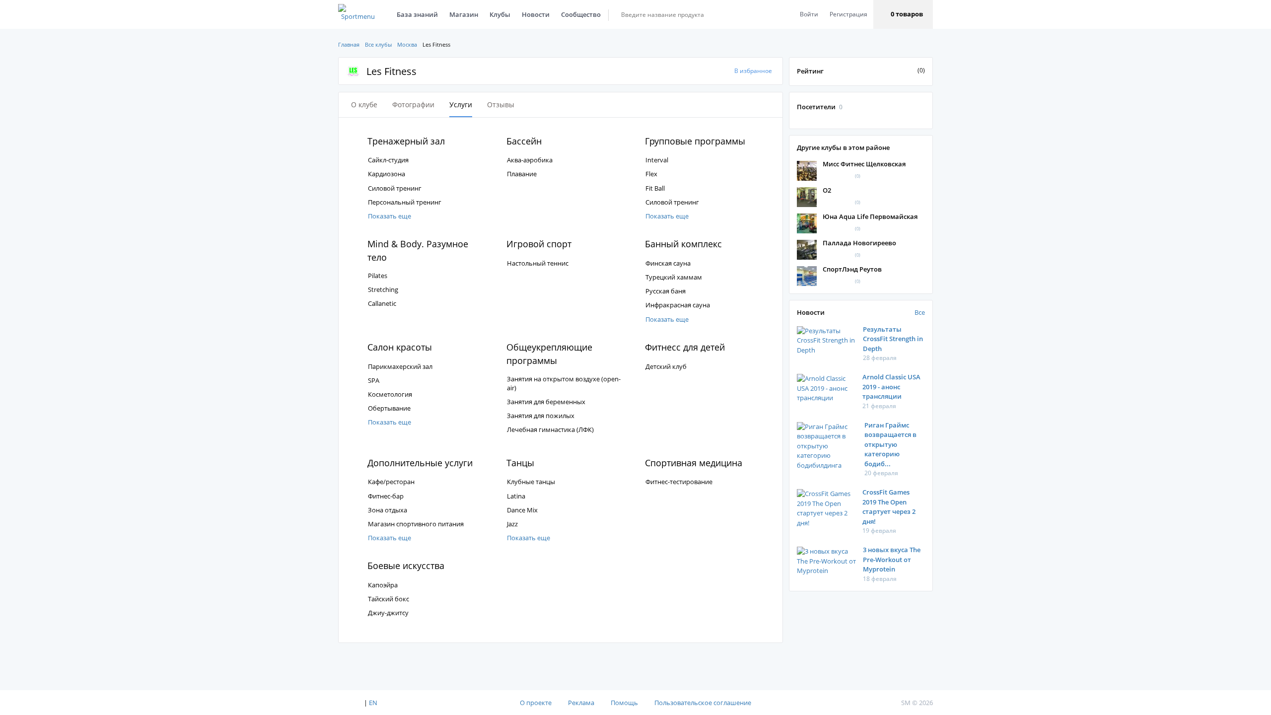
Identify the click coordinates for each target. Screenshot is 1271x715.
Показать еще (389, 216)
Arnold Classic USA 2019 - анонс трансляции (891, 386)
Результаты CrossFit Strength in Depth (893, 339)
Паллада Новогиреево (859, 242)
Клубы (500, 14)
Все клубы (378, 44)
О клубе (364, 104)
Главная (348, 44)
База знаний (417, 14)
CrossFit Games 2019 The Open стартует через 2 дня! (889, 507)
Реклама (581, 702)
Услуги (460, 104)
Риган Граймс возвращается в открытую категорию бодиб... (890, 444)
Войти (809, 14)
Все (920, 312)
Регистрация (848, 14)
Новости (536, 14)
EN (373, 702)
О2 (827, 190)
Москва (407, 44)
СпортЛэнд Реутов (852, 269)
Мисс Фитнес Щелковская (864, 163)
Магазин (463, 14)
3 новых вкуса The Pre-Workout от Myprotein (891, 559)
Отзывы (500, 104)
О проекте (536, 702)
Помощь (624, 702)
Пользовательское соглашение (702, 702)
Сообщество (581, 14)
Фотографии (413, 104)
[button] (903, 14)
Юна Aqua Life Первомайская (870, 216)
